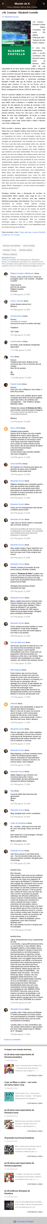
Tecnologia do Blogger (25, 1222)
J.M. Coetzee (15, 235)
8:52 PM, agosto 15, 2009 (20, 513)
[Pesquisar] (44, 4)
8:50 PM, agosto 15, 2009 (20, 498)
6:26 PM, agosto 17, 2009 (20, 744)
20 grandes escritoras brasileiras (19, 1138)
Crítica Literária (29, 246)
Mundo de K (22, 3)
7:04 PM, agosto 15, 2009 (20, 474)
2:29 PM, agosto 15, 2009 (20, 422)
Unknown (13, 703)
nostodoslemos (16, 316)
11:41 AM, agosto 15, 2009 (20, 350)
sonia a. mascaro (16, 301)
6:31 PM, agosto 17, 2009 (20, 784)
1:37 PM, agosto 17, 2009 (20, 697)
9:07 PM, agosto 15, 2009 (20, 617)
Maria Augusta (15, 670)
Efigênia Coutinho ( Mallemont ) (22, 273)
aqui (32, 97)
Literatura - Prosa (9, 250)
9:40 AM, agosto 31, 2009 (20, 1034)
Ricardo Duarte (16, 384)
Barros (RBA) (15, 428)
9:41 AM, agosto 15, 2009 (20, 335)
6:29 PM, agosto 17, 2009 (20, 765)
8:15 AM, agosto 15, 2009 (20, 294)
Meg (12, 791)
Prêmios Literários (10, 254)
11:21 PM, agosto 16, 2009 (20, 663)
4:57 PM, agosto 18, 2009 (20, 804)
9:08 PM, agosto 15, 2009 (20, 636)
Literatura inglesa (25, 250)
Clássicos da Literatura (11, 246)
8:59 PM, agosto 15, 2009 (20, 558)
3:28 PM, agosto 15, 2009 (20, 457)
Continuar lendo (35, 1076)
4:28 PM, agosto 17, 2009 (20, 723)
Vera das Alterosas (17, 642)
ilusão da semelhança (18, 823)
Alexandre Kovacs (17, 481)
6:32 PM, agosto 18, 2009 (20, 817)
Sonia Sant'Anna (16, 464)
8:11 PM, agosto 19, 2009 (20, 844)
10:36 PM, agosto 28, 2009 (20, 930)
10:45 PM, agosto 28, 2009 (20, 1003)
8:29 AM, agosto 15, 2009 (20, 310)
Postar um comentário (12, 1040)
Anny (12, 357)
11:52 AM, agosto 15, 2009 (20, 378)
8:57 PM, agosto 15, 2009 (20, 538)
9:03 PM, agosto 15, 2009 (20, 591)
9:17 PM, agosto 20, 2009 (20, 863)
